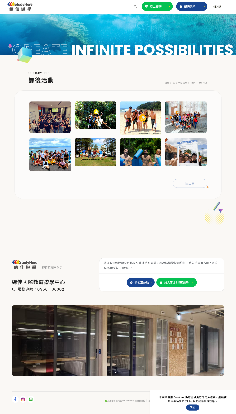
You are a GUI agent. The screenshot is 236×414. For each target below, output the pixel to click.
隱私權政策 (208, 401)
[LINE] (31, 399)
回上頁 (190, 183)
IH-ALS (203, 82)
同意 (193, 407)
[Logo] (20, 6)
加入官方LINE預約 (176, 282)
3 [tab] (120, 372)
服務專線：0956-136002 (40, 289)
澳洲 (193, 82)
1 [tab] (110, 372)
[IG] (23, 399)
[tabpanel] (118, 34)
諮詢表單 (190, 6)
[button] (135, 6)
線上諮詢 (156, 6)
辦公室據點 (141, 282)
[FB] (16, 399)
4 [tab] (125, 372)
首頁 (167, 82)
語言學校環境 (180, 82)
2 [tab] (115, 372)
